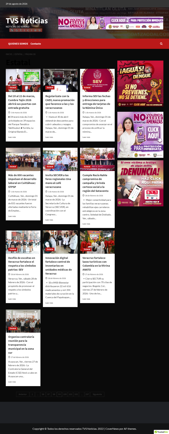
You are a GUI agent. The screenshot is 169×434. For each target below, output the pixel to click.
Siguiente (97, 394)
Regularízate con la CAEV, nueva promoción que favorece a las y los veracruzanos (60, 102)
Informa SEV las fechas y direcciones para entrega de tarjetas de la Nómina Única (96, 102)
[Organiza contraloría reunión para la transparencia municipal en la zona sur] (23, 321)
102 (76, 394)
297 (87, 394)
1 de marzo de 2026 (56, 112)
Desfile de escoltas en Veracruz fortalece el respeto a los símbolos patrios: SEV (22, 264)
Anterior (23, 394)
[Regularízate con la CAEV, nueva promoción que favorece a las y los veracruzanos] (60, 80)
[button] (161, 44)
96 (43, 394)
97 (48, 394)
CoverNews (112, 428)
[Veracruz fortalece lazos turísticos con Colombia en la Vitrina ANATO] (97, 242)
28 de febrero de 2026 (94, 195)
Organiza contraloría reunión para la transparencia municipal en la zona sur (21, 345)
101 (70, 394)
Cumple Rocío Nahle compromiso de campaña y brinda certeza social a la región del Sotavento (95, 183)
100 (65, 394)
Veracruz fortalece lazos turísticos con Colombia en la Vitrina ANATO (96, 264)
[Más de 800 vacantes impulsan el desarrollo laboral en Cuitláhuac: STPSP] (23, 159)
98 (54, 394)
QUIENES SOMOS (18, 44)
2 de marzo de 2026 (19, 112)
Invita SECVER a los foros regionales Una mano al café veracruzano (58, 181)
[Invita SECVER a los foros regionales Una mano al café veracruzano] (60, 159)
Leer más (12, 137)
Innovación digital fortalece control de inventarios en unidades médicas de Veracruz (58, 266)
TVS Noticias (27, 20)
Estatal (13, 87)
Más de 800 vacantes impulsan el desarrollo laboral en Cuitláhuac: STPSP (22, 181)
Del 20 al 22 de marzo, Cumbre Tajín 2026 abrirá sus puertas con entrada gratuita (22, 102)
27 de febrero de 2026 (94, 274)
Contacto (36, 44)
